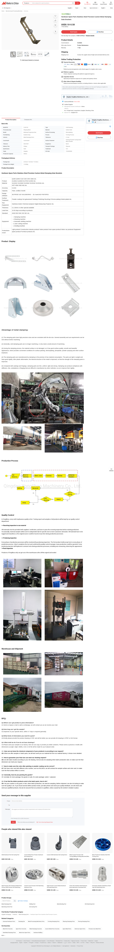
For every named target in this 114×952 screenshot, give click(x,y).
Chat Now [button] (101, 32)
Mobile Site (90, 940)
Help (85, 8)
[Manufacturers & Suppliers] (10, 3)
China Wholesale (50, 940)
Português (31, 942)
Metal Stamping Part (6, 904)
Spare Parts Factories (21, 929)
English (20, 942)
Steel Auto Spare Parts (80, 929)
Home (3, 11)
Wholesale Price (59, 940)
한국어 (69, 942)
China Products (26, 940)
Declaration (73, 946)
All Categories (7, 8)
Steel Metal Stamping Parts (9, 932)
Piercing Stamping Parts (84, 921)
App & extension (93, 8)
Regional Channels (75, 940)
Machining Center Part (7, 906)
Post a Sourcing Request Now (45, 822)
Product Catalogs (23, 901)
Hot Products (19, 940)
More (3, 935)
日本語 (74, 942)
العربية (65, 942)
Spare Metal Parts (67, 929)
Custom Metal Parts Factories (52, 929)
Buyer (76, 8)
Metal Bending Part (61, 904)
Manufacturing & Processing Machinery (14, 11)
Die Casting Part (33, 906)
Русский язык (43, 942)
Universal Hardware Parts (9, 921)
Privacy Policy (80, 946)
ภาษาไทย (82, 942)
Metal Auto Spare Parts (24, 932)
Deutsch (54, 942)
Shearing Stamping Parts (69, 921)
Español (25, 942)
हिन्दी (78, 942)
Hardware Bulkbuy (38, 932)
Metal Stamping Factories (35, 929)
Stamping (26, 11)
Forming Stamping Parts (53, 921)
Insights (96, 940)
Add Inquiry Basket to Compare (30, 60)
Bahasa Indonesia (100, 942)
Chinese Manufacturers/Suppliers (39, 940)
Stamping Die (21, 921)
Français (37, 942)
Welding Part (32, 904)
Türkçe (87, 942)
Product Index (84, 940)
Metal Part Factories (8, 929)
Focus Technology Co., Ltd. (47, 946)
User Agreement (65, 946)
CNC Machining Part (90, 904)
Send (13, 822)
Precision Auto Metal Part (95, 929)
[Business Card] (110, 126)
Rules (111, 8)
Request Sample (90, 35)
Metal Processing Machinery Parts (36, 921)
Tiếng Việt (92, 942)
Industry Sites (67, 940)
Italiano (49, 942)
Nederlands (60, 942)
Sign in (110, 4)
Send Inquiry (73, 32)
